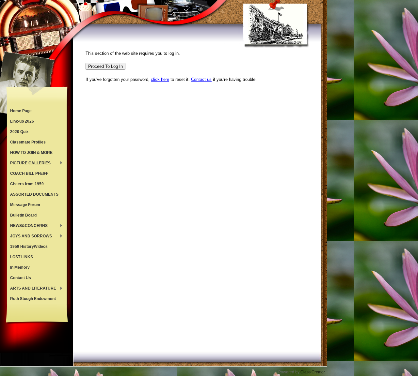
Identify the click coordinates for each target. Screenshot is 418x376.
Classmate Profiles (28, 142)
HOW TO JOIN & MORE (31, 152)
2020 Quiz (19, 131)
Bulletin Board (23, 215)
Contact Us (20, 278)
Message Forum (25, 205)
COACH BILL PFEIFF (29, 173)
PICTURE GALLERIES (29, 164)
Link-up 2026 (22, 121)
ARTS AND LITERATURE (31, 289)
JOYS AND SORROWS (29, 237)
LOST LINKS (21, 257)
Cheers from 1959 (27, 184)
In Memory (20, 267)
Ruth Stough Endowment (33, 298)
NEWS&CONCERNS (27, 226)
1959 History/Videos (29, 246)
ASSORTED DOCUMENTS (34, 194)
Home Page (21, 111)
